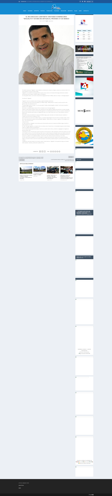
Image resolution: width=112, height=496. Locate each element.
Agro (80, 10)
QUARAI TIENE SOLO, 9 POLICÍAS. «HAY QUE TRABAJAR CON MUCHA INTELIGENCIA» (52, 177)
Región (47, 21)
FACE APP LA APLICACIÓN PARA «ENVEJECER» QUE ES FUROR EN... (39, 1)
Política (43, 10)
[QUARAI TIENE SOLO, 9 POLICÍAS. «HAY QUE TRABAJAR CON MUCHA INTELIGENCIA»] (53, 170)
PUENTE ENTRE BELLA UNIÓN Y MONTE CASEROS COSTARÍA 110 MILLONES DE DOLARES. (26, 177)
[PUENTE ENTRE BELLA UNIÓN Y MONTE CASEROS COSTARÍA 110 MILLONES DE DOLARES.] (26, 170)
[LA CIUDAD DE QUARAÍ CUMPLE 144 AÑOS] (39, 169)
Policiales (56, 10)
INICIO (24, 10)
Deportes (36, 10)
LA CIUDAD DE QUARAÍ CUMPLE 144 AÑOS (38, 174)
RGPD (20, 488)
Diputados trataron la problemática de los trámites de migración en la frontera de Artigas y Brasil (66, 177)
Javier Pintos (21, 485)
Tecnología (49, 10)
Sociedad (30, 10)
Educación (63, 10)
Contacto (86, 10)
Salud (75, 10)
